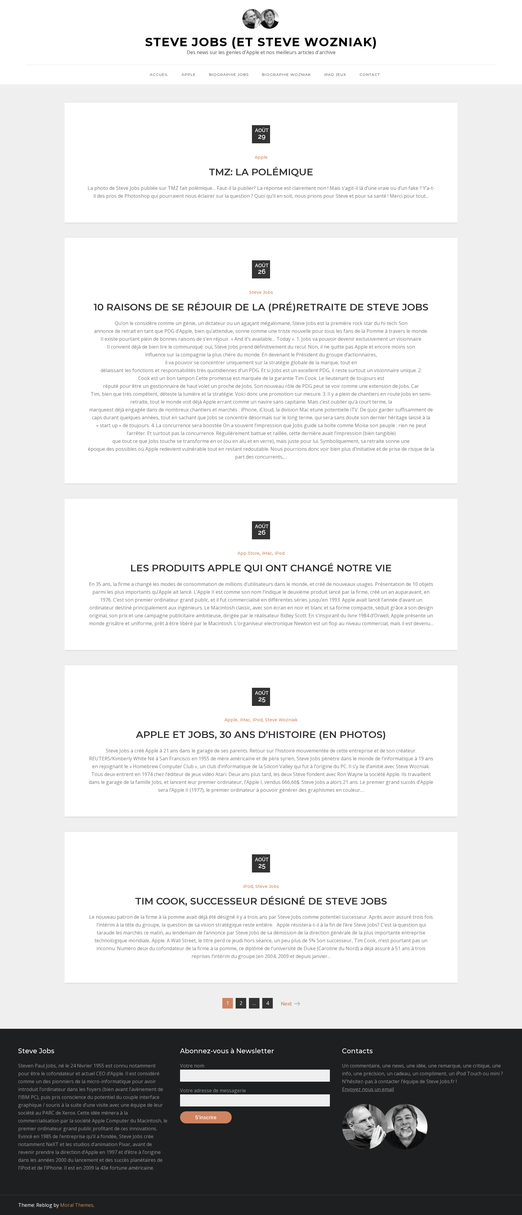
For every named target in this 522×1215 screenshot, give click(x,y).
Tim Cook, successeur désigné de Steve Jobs (261, 901)
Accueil (159, 74)
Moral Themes (76, 1205)
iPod (280, 553)
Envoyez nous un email (368, 1089)
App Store (248, 553)
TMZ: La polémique (261, 172)
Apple (189, 74)
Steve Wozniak (281, 720)
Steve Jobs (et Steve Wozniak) (261, 41)
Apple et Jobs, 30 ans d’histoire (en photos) (261, 734)
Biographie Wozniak (286, 74)
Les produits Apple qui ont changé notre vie (261, 568)
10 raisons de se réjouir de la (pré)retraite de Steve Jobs (261, 307)
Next (286, 1004)
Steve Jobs (261, 292)
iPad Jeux (335, 74)
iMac (267, 553)
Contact (369, 74)
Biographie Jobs (229, 74)
